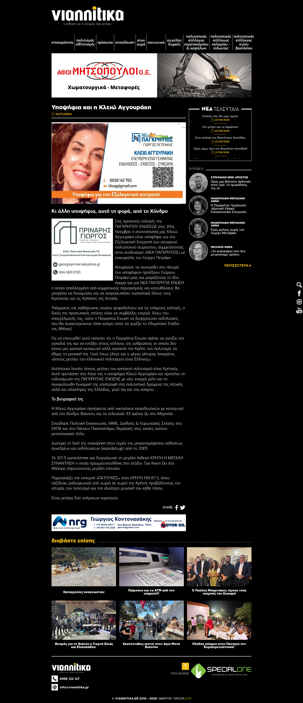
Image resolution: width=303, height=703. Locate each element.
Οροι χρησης (180, 673)
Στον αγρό (141, 42)
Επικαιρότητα (62, 42)
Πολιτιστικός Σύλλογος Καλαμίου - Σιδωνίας (221, 42)
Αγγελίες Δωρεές (174, 42)
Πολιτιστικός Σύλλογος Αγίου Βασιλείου (244, 42)
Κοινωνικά (156, 42)
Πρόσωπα (105, 42)
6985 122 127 (70, 678)
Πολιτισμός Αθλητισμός (85, 42)
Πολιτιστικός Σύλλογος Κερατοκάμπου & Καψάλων (196, 42)
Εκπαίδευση (125, 42)
